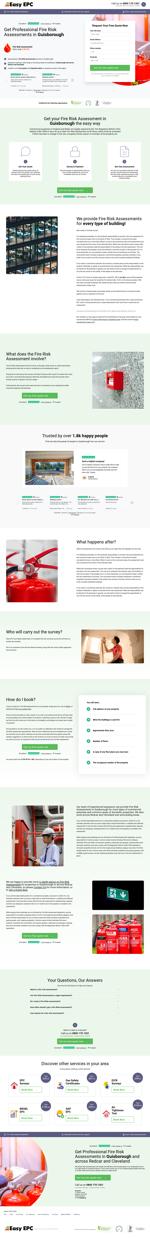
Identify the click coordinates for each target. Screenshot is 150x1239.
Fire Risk (55, 1214)
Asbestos (77, 1214)
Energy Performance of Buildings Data (106, 320)
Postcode (93, 57)
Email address (95, 39)
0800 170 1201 (131, 3)
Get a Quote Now (18, 890)
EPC (5, 1214)
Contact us (82, 1198)
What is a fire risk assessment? (44, 990)
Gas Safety (19, 1214)
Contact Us (40, 887)
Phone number (95, 48)
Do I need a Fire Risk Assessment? (45, 1001)
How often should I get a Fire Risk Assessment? (51, 1007)
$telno (68, 706)
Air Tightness (30, 1214)
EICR (11, 1214)
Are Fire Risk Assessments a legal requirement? (51, 995)
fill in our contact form (23, 709)
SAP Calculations (43, 1214)
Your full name (95, 31)
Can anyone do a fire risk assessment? (47, 1013)
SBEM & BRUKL (66, 1214)
